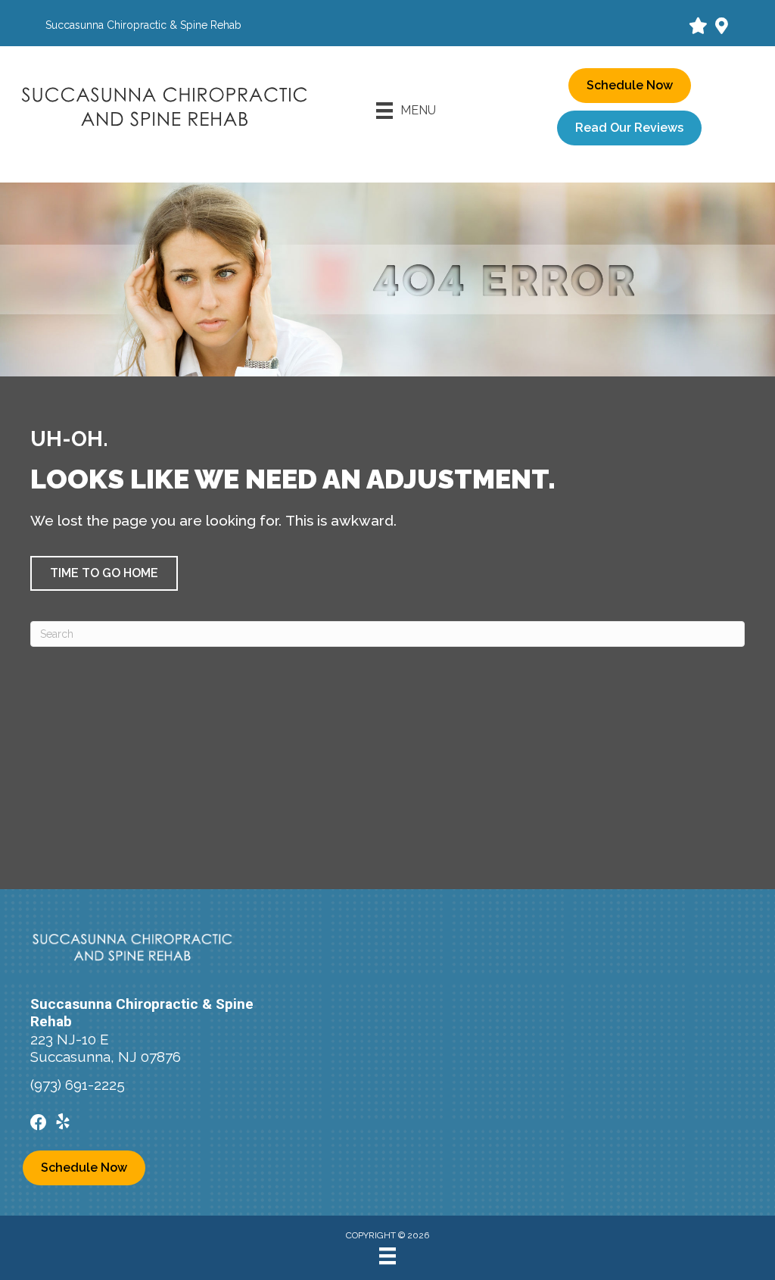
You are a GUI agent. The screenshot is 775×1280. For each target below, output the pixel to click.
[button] (104, 573)
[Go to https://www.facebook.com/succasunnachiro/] (38, 1123)
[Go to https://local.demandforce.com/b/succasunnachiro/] (697, 27)
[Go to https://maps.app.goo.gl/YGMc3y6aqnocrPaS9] (721, 27)
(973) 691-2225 (77, 1084)
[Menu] (387, 1256)
